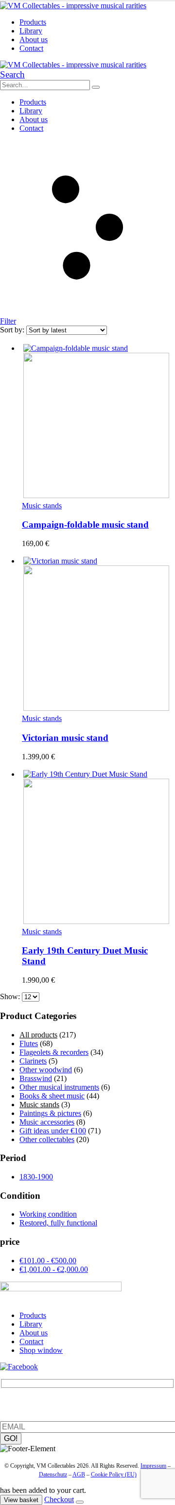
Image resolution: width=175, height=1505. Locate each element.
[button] (12, 74)
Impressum (153, 1465)
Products (32, 22)
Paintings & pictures (50, 1113)
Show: (11, 996)
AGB (78, 1474)
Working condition (48, 1214)
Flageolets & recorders (53, 1052)
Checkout (59, 1499)
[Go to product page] (97, 422)
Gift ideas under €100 (52, 1131)
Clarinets (33, 1061)
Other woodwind (45, 1070)
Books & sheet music (52, 1096)
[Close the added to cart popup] (80, 1502)
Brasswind (35, 1078)
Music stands (42, 506)
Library (30, 31)
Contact (31, 48)
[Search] (96, 87)
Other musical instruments (59, 1087)
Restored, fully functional (58, 1223)
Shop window (41, 1350)
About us (33, 39)
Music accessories (46, 1122)
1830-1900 (36, 1177)
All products (38, 1035)
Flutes (28, 1043)
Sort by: (13, 330)
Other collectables (46, 1139)
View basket (21, 1500)
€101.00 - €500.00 (47, 1260)
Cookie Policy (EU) (114, 1474)
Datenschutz (53, 1474)
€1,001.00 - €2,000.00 (53, 1269)
